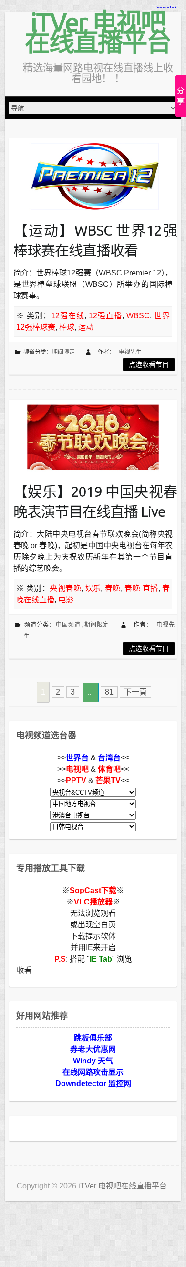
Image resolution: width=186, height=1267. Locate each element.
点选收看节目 (149, 364)
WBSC (138, 316)
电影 (65, 600)
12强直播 (105, 316)
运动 (85, 327)
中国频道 (68, 624)
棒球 (66, 327)
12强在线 (67, 316)
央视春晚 (65, 588)
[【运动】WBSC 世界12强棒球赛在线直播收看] (93, 176)
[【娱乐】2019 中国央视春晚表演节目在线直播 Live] (93, 437)
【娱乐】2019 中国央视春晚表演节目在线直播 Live (95, 501)
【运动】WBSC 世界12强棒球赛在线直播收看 (95, 240)
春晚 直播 (141, 588)
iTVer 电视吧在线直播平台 (98, 32)
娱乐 (93, 588)
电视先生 (130, 352)
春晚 (113, 588)
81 (109, 692)
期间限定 (63, 352)
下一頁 (135, 692)
